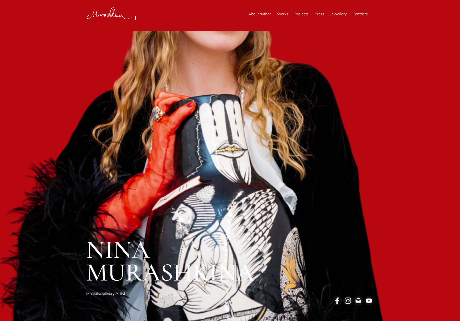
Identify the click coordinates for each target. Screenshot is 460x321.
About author (259, 13)
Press (319, 13)
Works (282, 13)
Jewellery (338, 13)
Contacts (360, 13)
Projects (301, 13)
